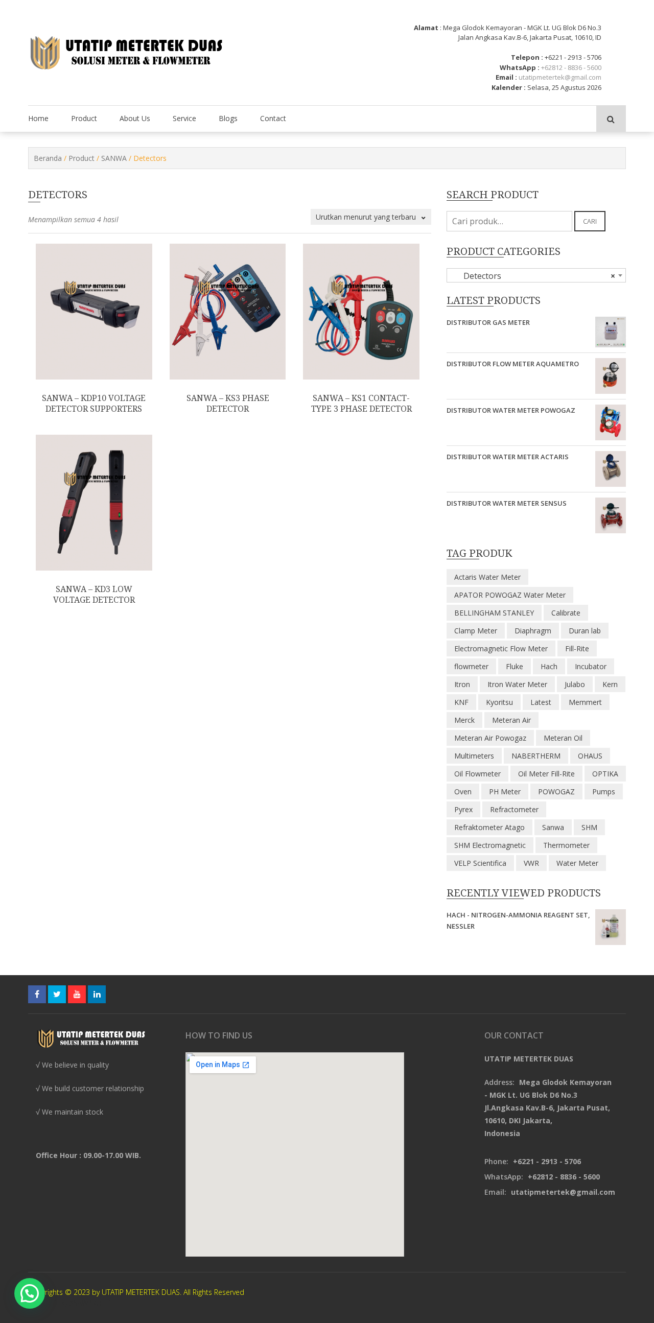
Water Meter (577, 863)
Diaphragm (533, 630)
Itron (462, 684)
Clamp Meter (475, 630)
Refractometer (514, 809)
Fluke (514, 666)
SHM (589, 827)
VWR (531, 863)
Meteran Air (511, 720)
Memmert (585, 702)
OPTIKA (605, 773)
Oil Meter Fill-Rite (546, 773)
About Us (135, 118)
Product (84, 118)
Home (38, 118)
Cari (590, 221)
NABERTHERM (535, 756)
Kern (610, 684)
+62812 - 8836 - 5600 (571, 67)
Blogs (228, 118)
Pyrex (463, 809)
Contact (273, 118)
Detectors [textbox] (533, 275)
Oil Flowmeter (477, 773)
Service (184, 118)
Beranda (48, 158)
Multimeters (474, 756)
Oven (463, 791)
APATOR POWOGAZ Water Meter (510, 595)
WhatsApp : (520, 67)
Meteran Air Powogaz (490, 738)
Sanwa (553, 827)
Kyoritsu (499, 702)
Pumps (603, 791)
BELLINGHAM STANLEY (494, 613)
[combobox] (536, 275)
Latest (540, 702)
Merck (464, 720)
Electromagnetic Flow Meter (501, 648)
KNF (461, 702)
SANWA (114, 158)
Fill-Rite (577, 648)
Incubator (590, 666)
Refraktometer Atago (489, 827)
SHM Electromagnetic (490, 845)
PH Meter (505, 791)
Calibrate (565, 613)
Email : (506, 77)
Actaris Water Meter (487, 577)
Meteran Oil (563, 738)
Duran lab (585, 630)
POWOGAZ (556, 791)
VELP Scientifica (480, 863)
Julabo (575, 684)
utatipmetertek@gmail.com (560, 77)
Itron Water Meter (517, 684)
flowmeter (471, 666)
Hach (549, 666)
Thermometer (566, 845)
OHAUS (590, 756)
